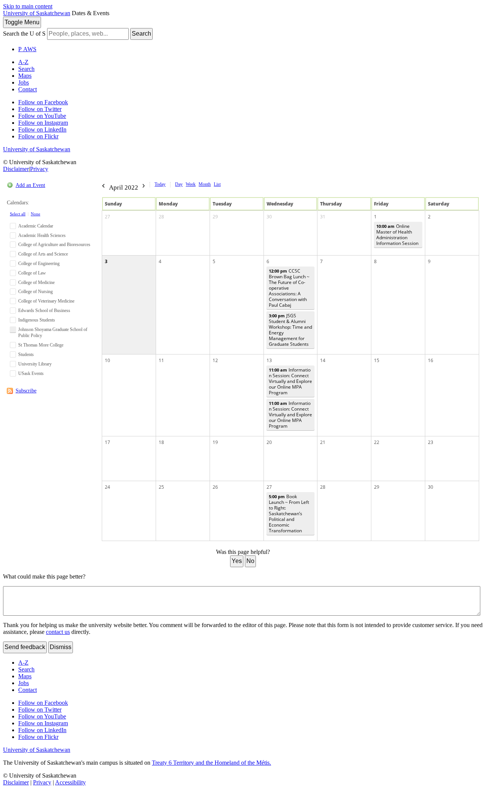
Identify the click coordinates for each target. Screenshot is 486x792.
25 (161, 487)
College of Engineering (39, 263)
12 (215, 360)
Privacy (39, 169)
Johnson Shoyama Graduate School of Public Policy (52, 333)
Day (179, 184)
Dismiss (60, 647)
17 (107, 442)
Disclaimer (16, 169)
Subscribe (26, 391)
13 (269, 360)
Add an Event (30, 185)
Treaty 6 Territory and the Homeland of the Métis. (211, 762)
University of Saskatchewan (36, 13)
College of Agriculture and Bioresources (54, 244)
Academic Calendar (35, 226)
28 (161, 216)
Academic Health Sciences (42, 235)
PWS (27, 49)
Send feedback (25, 647)
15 (376, 360)
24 (107, 487)
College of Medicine (36, 282)
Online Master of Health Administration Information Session (397, 234)
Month (205, 184)
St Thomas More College (40, 345)
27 (107, 216)
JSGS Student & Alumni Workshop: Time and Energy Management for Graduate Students (290, 329)
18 (161, 442)
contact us (58, 632)
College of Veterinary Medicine (46, 301)
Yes (237, 561)
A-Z (23, 62)
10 (107, 360)
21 (322, 442)
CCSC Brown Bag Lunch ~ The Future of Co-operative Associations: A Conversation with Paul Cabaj (289, 288)
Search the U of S (24, 33)
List (217, 184)
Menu (22, 22)
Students (26, 354)
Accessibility (70, 782)
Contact (27, 89)
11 (161, 360)
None (35, 214)
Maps (25, 75)
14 (322, 360)
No (250, 561)
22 (376, 442)
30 (269, 216)
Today (160, 184)
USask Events (31, 373)
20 (269, 442)
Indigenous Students (36, 320)
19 (215, 442)
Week (191, 184)
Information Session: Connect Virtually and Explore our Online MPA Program (290, 381)
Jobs (23, 82)
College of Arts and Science (43, 254)
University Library (35, 364)
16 (430, 360)
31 (322, 216)
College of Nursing (35, 291)
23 (430, 442)
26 (215, 487)
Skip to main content (27, 6)
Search (141, 33)
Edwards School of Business (44, 310)
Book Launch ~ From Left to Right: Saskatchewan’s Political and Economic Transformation (289, 513)
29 (215, 216)
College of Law (32, 273)
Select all (17, 214)
